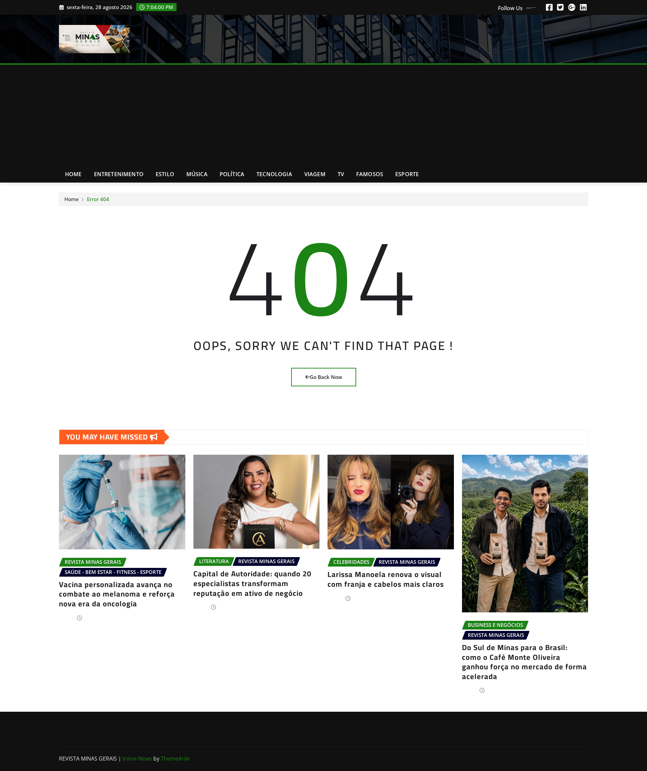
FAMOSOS (369, 174)
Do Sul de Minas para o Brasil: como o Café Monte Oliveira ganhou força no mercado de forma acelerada (524, 661)
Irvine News (137, 758)
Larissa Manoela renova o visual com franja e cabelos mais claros (386, 579)
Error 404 (98, 199)
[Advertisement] (323, 115)
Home (73, 174)
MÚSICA (197, 174)
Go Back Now (326, 377)
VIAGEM (315, 174)
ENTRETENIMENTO (119, 174)
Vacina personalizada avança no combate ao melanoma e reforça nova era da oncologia (117, 594)
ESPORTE (407, 174)
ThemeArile (175, 758)
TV (341, 174)
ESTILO (165, 174)
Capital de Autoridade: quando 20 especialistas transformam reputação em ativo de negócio (252, 583)
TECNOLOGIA (274, 174)
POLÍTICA (232, 174)
